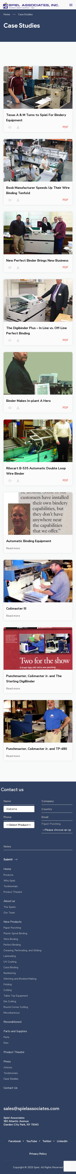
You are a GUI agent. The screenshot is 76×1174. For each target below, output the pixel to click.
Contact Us (10, 1088)
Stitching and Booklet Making (20, 978)
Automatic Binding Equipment (28, 541)
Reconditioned (12, 1022)
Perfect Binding (12, 944)
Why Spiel (9, 880)
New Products (13, 922)
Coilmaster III (16, 608)
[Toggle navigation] (70, 5)
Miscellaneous (12, 1012)
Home (7, 14)
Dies (6, 1043)
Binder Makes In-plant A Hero (28, 401)
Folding (8, 984)
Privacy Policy (38, 1153)
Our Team (9, 912)
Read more (13, 548)
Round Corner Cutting (16, 1007)
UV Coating (10, 961)
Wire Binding (11, 939)
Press (7, 1061)
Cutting (8, 990)
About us (9, 901)
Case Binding (11, 967)
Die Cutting (10, 1001)
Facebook (14, 1141)
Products (8, 875)
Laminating (10, 956)
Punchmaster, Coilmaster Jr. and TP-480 (36, 749)
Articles (8, 1067)
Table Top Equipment (16, 995)
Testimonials (11, 886)
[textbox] (57, 829)
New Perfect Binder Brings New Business (37, 260)
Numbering (10, 973)
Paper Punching (51, 824)
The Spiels (10, 907)
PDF (65, 127)
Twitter (47, 1141)
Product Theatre (13, 892)
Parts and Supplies (15, 1031)
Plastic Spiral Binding (15, 933)
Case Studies (11, 1078)
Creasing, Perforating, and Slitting (22, 950)
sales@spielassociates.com (31, 1108)
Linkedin (62, 1141)
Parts (6, 1037)
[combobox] (57, 829)
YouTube (31, 1141)
